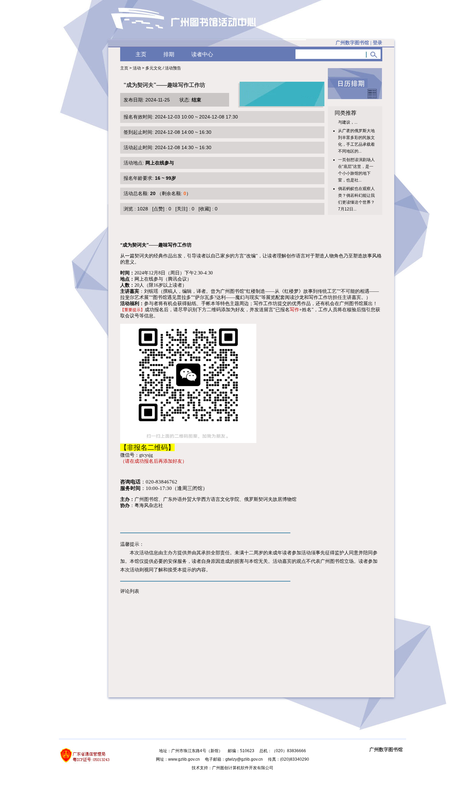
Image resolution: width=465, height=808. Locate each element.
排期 (168, 54)
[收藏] (204, 208)
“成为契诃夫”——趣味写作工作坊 (164, 85)
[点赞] (158, 208)
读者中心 (202, 54)
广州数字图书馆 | (359, 42)
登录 (377, 42)
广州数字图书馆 (386, 749)
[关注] (181, 208)
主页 (140, 54)
